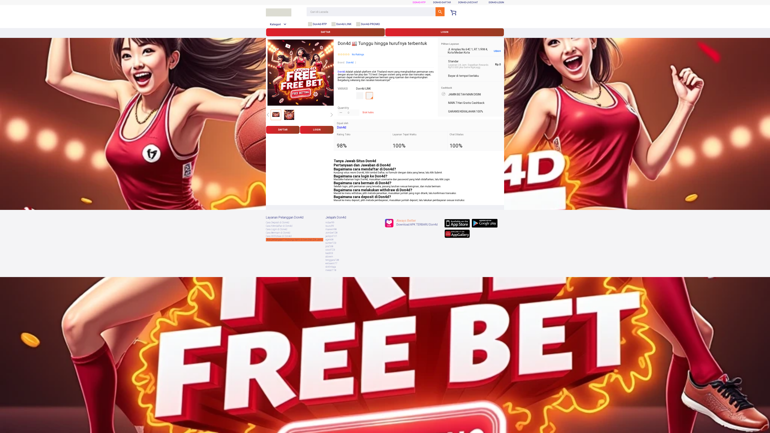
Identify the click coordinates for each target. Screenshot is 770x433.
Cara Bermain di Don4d (278, 232)
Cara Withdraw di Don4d (279, 236)
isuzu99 (329, 226)
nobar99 (329, 222)
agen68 (329, 239)
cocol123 (330, 249)
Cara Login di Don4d (276, 229)
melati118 (330, 270)
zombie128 (331, 232)
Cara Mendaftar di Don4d (279, 226)
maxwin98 (331, 229)
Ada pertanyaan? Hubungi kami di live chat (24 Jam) (294, 239)
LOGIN (444, 32)
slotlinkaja (330, 266)
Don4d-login (496, 2)
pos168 (329, 246)
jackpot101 (331, 236)
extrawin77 (331, 263)
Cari (440, 11)
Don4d (350, 62)
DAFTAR (325, 32)
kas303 (329, 253)
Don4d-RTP (419, 2)
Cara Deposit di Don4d (277, 222)
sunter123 (330, 243)
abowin (329, 256)
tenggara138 (332, 260)
